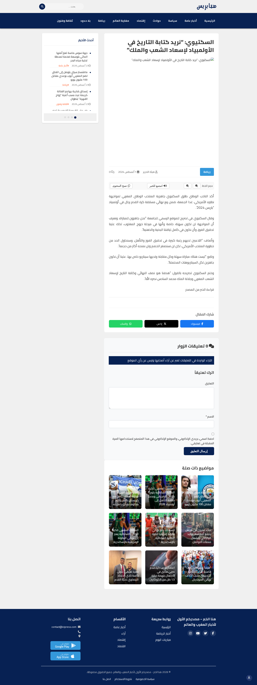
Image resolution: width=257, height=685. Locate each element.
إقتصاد (141, 20)
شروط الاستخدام (123, 679)
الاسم (210, 416)
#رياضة (65, 85)
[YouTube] (198, 633)
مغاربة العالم (121, 20)
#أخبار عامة (64, 66)
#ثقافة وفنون (62, 104)
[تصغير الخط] (196, 185)
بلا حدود (85, 20)
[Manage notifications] (249, 678)
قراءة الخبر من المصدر (200, 289)
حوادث (157, 20)
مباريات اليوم (163, 639)
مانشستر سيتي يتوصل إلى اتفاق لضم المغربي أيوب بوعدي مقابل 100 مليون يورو (69, 76)
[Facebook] (213, 633)
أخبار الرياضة (163, 633)
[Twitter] (205, 633)
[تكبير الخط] (187, 185)
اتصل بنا (107, 679)
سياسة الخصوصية (145, 679)
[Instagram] (190, 633)
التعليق (209, 383)
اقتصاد (121, 646)
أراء (123, 633)
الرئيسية (209, 20)
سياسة (172, 20)
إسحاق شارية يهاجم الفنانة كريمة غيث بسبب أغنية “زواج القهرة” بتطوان (71, 95)
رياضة (101, 20)
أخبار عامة (191, 20)
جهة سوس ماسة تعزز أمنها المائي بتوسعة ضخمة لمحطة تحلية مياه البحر (71, 57)
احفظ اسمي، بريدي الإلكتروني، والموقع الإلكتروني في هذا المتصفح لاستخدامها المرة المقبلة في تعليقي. (163, 441)
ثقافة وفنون (65, 20)
